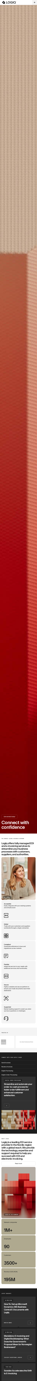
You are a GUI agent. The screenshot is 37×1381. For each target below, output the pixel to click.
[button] (34, 2)
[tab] (18, 1063)
